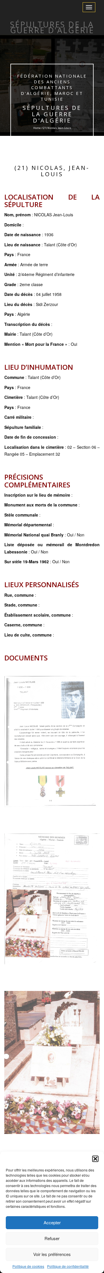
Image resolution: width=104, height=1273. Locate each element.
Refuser (52, 1238)
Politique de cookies (28, 1266)
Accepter (52, 1222)
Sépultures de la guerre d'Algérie (52, 114)
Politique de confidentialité (68, 1266)
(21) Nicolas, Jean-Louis (52, 171)
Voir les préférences (52, 1254)
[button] (95, 1159)
